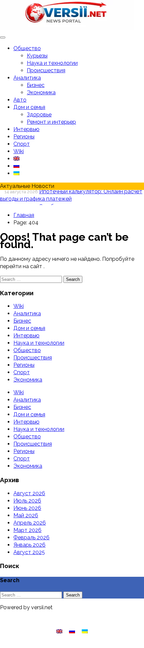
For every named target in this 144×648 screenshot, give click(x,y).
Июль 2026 (27, 501)
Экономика (41, 92)
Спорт (21, 144)
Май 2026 (25, 515)
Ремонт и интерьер (51, 122)
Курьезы (37, 55)
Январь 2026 (29, 545)
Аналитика (27, 78)
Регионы (23, 136)
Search (73, 279)
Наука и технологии (52, 63)
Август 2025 (29, 552)
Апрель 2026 (29, 523)
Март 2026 (27, 530)
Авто (19, 100)
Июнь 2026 (27, 508)
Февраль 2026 (31, 537)
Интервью (26, 129)
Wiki (18, 151)
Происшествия (46, 70)
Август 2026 (29, 493)
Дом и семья (29, 107)
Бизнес (36, 85)
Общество (27, 48)
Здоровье (39, 114)
